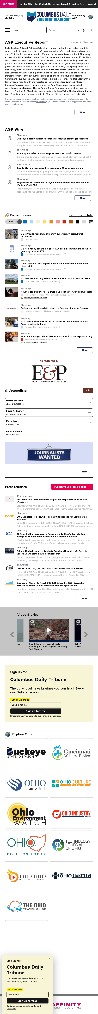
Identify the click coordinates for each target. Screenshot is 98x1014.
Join (87, 390)
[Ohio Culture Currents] (71, 783)
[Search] (78, 30)
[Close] (50, 958)
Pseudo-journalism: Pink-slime (35, 298)
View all (92, 4)
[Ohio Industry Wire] (71, 814)
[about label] (22, 239)
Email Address (20, 699)
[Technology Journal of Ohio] (71, 845)
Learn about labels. (81, 215)
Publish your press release (70, 486)
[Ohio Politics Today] (26, 845)
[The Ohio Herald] (71, 875)
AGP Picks (8, 4)
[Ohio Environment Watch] (26, 814)
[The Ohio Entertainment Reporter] (26, 875)
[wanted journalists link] (49, 374)
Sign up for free (36, 711)
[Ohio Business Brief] (26, 783)
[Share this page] (91, 30)
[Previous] (12, 634)
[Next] (86, 634)
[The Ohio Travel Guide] (26, 906)
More (82, 112)
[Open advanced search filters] (84, 30)
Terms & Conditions (51, 716)
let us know (41, 102)
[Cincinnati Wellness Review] (71, 752)
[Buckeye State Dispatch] (26, 752)
